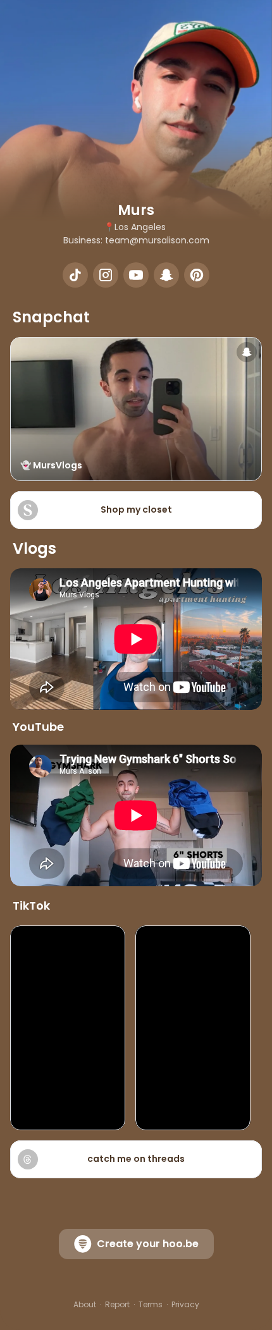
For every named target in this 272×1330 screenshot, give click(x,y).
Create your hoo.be (148, 1243)
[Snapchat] (166, 275)
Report (117, 1305)
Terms (151, 1305)
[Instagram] (105, 275)
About (84, 1305)
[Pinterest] (196, 275)
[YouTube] (136, 275)
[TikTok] (75, 275)
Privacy (185, 1305)
